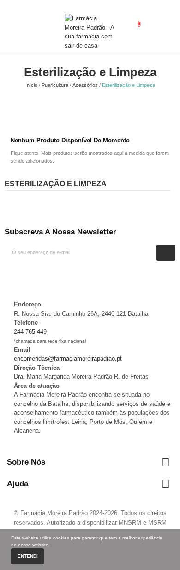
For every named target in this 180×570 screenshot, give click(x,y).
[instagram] (16, 277)
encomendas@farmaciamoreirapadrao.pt (68, 358)
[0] (131, 19)
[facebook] (7, 277)
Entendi (28, 555)
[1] (166, 252)
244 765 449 (30, 331)
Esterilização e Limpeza (56, 184)
